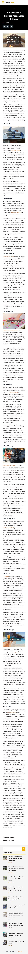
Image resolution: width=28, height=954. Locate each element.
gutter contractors (16, 212)
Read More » (10, 862)
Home (14, 8)
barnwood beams (11, 712)
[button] (4, 26)
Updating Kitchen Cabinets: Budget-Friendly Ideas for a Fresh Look (15, 915)
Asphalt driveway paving (9, 465)
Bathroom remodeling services (10, 330)
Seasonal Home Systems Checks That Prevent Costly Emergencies (15, 859)
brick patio (6, 576)
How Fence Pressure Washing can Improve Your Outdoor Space (16, 879)
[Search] (23, 849)
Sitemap (20, 951)
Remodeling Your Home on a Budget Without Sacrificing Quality (15, 925)
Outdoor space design (8, 256)
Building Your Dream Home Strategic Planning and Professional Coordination (15, 889)
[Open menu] (25, 3)
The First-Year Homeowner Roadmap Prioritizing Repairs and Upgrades (16, 869)
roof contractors (15, 150)
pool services (16, 652)
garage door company (8, 527)
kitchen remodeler (13, 392)
